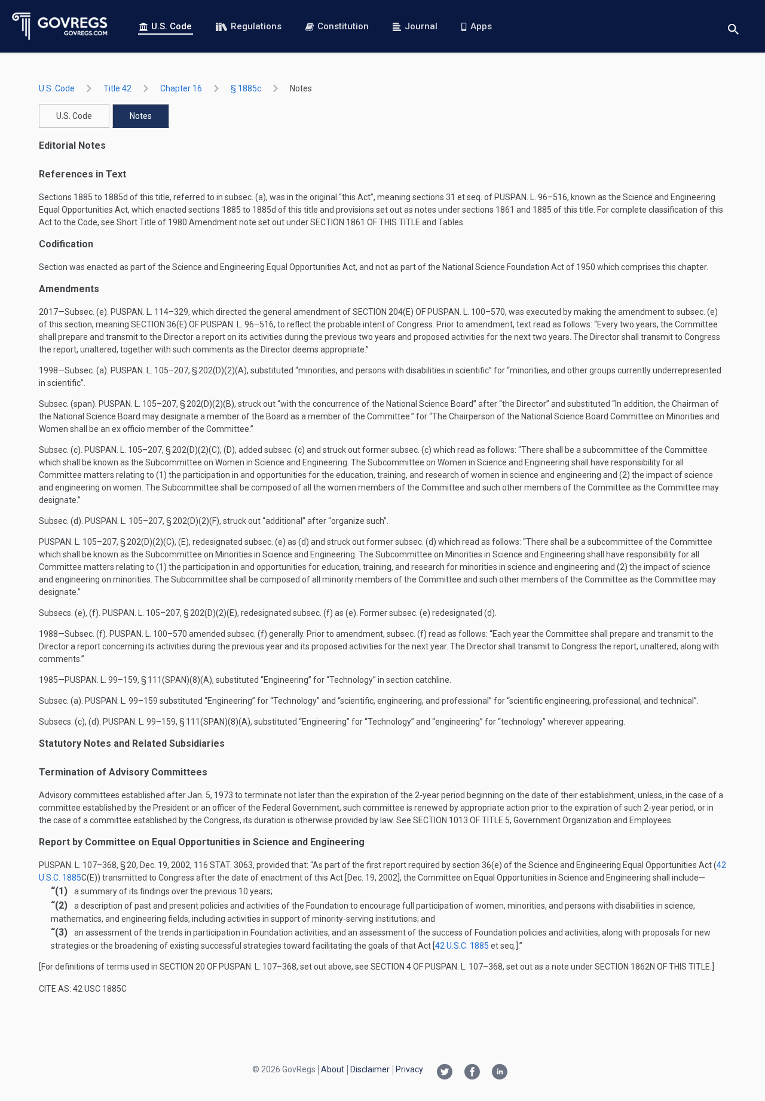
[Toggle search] (733, 27)
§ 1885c (246, 88)
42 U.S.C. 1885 (462, 945)
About (332, 1069)
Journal (421, 26)
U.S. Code (171, 26)
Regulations (256, 26)
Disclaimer (370, 1069)
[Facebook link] (472, 1073)
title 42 (117, 88)
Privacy (409, 1069)
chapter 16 (181, 88)
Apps (481, 26)
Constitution (343, 26)
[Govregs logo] (60, 26)
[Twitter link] (444, 1073)
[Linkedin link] (499, 1073)
